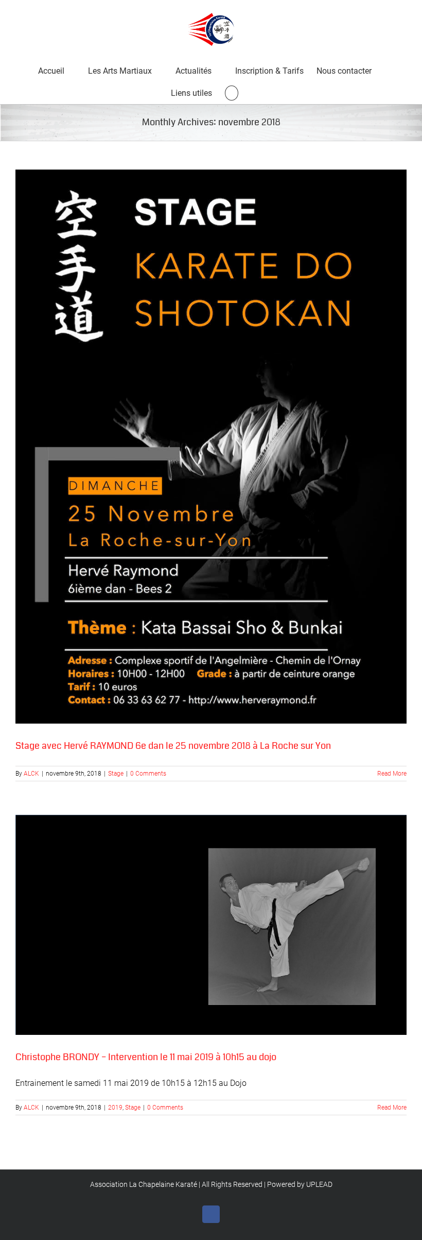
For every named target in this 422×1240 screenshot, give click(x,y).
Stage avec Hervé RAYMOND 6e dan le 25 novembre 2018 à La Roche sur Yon (173, 745)
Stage (116, 773)
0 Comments (148, 773)
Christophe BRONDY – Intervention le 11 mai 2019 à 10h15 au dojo (145, 1057)
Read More (392, 773)
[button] (231, 92)
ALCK (31, 773)
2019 (115, 1107)
